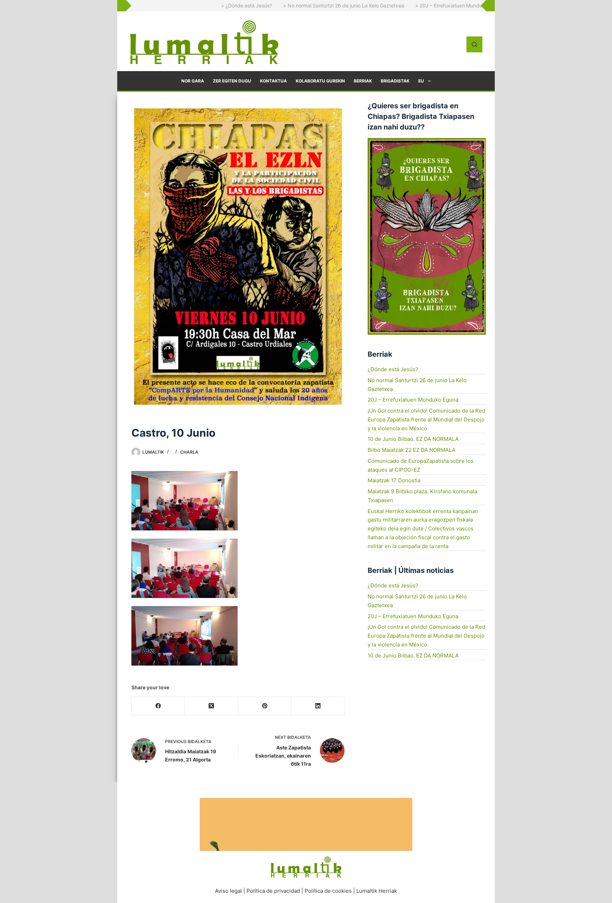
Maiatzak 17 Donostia (394, 480)
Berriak (363, 81)
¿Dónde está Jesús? (393, 369)
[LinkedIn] (318, 706)
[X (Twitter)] (211, 706)
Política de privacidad (273, 890)
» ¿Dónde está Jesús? (202, 5)
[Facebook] (158, 706)
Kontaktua (273, 81)
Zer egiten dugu (232, 81)
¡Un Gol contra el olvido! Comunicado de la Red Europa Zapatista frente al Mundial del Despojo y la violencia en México (426, 419)
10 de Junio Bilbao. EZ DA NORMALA (413, 439)
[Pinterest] (264, 706)
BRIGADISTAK (395, 81)
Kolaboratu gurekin (320, 81)
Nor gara (192, 81)
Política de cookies (328, 890)
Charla (189, 452)
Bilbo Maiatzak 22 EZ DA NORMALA (411, 450)
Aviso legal (228, 890)
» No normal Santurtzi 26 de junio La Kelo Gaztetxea (299, 5)
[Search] (474, 44)
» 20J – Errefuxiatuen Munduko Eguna (416, 5)
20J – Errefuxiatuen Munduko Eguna (413, 399)
